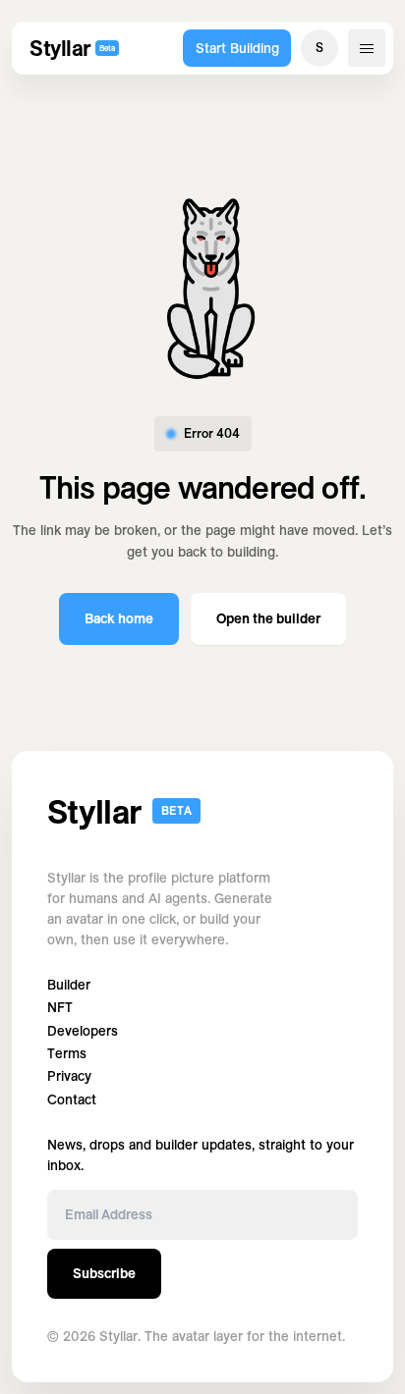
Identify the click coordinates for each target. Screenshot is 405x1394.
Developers (82, 1031)
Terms (67, 1053)
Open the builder (268, 618)
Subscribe (104, 1273)
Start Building (237, 48)
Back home (119, 618)
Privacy (69, 1076)
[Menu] (366, 48)
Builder (68, 985)
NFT (60, 1007)
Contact (71, 1100)
